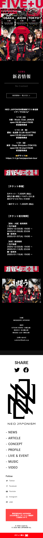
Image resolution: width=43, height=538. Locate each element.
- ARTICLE (13, 438)
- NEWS (11, 432)
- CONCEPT (14, 443)
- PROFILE (13, 449)
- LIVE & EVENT (17, 455)
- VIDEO (12, 467)
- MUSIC (12, 461)
